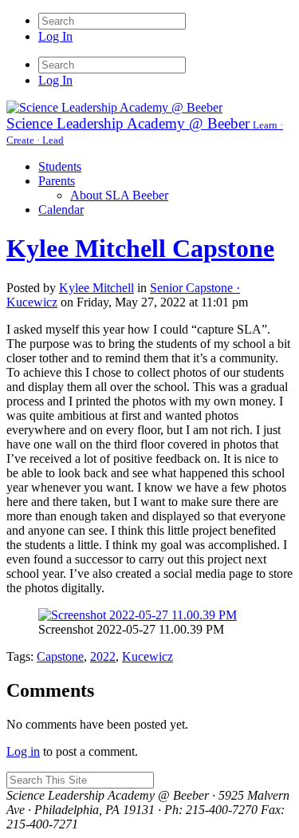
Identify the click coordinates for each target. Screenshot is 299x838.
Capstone (60, 656)
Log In (55, 36)
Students (59, 166)
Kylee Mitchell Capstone (140, 248)
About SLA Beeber (119, 195)
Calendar (61, 209)
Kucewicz (147, 656)
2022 (103, 656)
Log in (23, 751)
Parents (56, 181)
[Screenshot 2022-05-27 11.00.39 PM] (137, 615)
